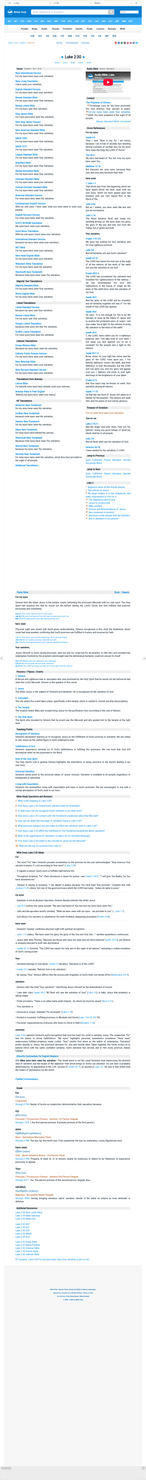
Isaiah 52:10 (92, 258)
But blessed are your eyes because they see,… (37, 619)
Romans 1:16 (87, 1023)
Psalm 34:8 (103, 916)
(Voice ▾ (102, 69)
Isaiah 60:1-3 (92, 353)
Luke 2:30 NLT (22, 1227)
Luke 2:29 (70, 865)
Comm (81, 63)
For (89, 112)
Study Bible (22, 592)
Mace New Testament (26, 429)
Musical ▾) (110, 69)
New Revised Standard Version (30, 369)
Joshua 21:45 (22, 888)
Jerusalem (23, 698)
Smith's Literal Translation (28, 331)
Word (99, 463)
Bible (10, 43)
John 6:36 (90, 204)
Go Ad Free (6, 1468)
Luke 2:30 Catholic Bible (27, 1254)
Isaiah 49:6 (91, 311)
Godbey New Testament (27, 413)
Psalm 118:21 (92, 876)
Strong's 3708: (23, 1158)
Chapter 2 (22, 43)
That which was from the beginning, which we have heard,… (42, 637)
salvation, (126, 112)
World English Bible (25, 293)
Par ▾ (34, 69)
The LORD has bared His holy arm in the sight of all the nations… (44, 666)
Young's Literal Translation (28, 323)
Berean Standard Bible (26, 97)
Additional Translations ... (27, 465)
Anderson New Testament (28, 405)
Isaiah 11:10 (92, 391)
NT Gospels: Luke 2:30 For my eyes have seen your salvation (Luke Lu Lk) (52, 1259)
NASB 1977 (21, 146)
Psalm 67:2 (91, 380)
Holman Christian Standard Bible (31, 187)
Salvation (116, 460)
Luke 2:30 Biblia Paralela (27, 1245)
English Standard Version (27, 89)
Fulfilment (97, 460)
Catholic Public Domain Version (31, 353)
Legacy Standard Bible (26, 154)
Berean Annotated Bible (27, 171)
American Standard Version (28, 195)
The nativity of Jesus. (98, 490)
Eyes (88, 460)
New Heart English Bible (27, 255)
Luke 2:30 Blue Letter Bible (28, 1212)
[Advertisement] (75, 570)
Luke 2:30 (20, 1035)
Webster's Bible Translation (29, 263)
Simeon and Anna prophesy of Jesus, (107, 509)
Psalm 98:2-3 (92, 273)
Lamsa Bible (21, 383)
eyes (99, 112)
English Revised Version (27, 214)
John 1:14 (90, 215)
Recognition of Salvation (27, 733)
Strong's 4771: (22, 1180)
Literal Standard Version (27, 307)
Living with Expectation (26, 784)
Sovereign (91, 463)
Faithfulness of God (25, 746)
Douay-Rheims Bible (25, 345)
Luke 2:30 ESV (22, 1230)
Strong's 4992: (23, 1198)
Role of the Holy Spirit (26, 759)
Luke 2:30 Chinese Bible (27, 1248)
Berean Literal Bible (25, 105)
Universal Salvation (24, 771)
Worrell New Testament (27, 446)
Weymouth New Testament (28, 272)
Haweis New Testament (27, 421)
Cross (65, 63)
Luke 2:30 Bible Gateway (27, 1215)
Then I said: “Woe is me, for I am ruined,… (34, 614)
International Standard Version (30, 239)
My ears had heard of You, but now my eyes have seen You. (42, 616)
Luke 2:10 (67, 1012)
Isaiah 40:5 (91, 297)
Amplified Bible (23, 162)
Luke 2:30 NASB (23, 1233)
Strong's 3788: (22, 1140)
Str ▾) (39, 69)
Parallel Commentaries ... (27, 1079)
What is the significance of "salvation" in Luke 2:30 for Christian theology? (54, 836)
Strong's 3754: (22, 1104)
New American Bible (25, 361)
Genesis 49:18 (93, 447)
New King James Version (28, 122)
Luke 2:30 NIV (22, 1224)
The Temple (23, 707)
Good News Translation (26, 231)
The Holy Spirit (25, 717)
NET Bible (20, 247)
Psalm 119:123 (93, 238)
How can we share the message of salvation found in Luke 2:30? (50, 820)
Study (72, 63)
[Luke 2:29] (3, 664)
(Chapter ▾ (27, 69)
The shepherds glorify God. (102, 499)
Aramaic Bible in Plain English (30, 391)
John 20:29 (111, 940)
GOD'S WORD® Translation (28, 223)
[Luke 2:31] (142, 664)
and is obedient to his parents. (104, 518)
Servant (127, 460)
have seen (108, 112)
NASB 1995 (21, 138)
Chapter (126, 592)
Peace (107, 460)
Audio (57, 63)
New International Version (28, 73)
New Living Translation (26, 81)
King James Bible (24, 113)
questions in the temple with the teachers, (109, 515)
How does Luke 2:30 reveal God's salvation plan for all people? (49, 805)
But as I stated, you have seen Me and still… (36, 640)
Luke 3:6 (90, 250)
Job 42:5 (90, 155)
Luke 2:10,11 (92, 423)
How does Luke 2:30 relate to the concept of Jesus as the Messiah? (52, 841)
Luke (15, 43)
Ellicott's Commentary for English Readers (37, 1056)
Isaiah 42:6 (91, 332)
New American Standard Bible (30, 130)
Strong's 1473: (22, 1122)
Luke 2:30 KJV (22, 1236)
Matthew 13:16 (93, 166)
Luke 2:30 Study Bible (26, 1241)
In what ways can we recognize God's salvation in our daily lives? (50, 810)
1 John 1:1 (91, 183)
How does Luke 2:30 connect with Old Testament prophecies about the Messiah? (58, 815)
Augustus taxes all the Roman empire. (106, 487)
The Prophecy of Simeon (98, 102)
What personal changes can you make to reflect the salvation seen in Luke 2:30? (57, 825)
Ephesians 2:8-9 (120, 974)
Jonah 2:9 (53, 964)
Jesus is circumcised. (99, 503)
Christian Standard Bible (27, 179)
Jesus (21, 688)
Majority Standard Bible (26, 285)
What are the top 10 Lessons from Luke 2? (40, 846)
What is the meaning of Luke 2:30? (35, 800)
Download (125, 121)
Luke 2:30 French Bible (26, 1251)
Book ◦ (117, 592)
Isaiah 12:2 (22, 969)
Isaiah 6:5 (90, 137)
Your (118, 112)
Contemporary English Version (30, 203)
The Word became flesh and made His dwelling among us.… (42, 642)
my (93, 112)
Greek (88, 63)
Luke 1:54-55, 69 (87, 1017)
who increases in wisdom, (101, 512)
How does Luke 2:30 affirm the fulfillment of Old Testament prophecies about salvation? (61, 831)
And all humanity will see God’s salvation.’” (34, 664)
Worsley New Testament (27, 454)
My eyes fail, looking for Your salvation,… (36, 661)
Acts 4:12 (107, 1001)
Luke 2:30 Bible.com (25, 1218)
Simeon (21, 676)
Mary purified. (95, 506)
